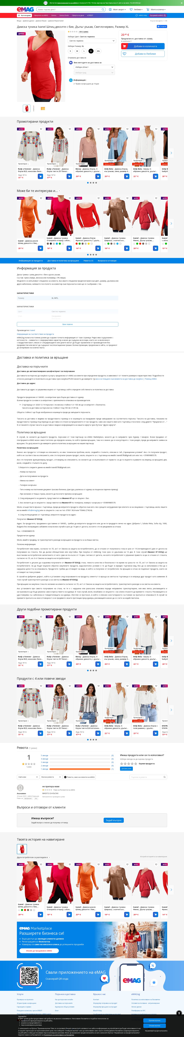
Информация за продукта (31, 260)
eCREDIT (90, 15)
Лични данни (136, 1007)
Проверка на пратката (25, 999)
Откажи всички (154, 1026)
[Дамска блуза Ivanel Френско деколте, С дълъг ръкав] (88, 215)
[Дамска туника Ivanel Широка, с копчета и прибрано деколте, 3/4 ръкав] (117, 215)
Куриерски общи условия (64, 1007)
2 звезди (44, 765)
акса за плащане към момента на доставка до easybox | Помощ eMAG (126, 379)
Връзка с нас (99, 994)
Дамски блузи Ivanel (55, 21)
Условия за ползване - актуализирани (145, 1003)
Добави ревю (126, 769)
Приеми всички (154, 1020)
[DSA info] (59, 191)
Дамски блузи (41, 21)
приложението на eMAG (67, 3)
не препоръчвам (50, 786)
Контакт (96, 999)
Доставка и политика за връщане (63, 260)
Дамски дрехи (28, 21)
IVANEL (150, 39)
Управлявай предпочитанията (155, 1031)
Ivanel (32, 330)
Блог (57, 1011)
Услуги (20, 994)
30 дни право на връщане (26, 1003)
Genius (53, 15)
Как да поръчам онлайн (64, 999)
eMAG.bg (135, 994)
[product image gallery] (41, 66)
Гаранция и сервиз (24, 1007)
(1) (113, 769)
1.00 (83, 32)
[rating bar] (79, 756)
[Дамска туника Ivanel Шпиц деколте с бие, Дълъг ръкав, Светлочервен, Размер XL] (30, 881)
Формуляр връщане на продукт (105, 1007)
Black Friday (97, 1011)
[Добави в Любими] (143, 54)
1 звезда (44, 769)
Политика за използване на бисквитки (145, 999)
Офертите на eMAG (41, 15)
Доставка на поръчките (63, 1003)
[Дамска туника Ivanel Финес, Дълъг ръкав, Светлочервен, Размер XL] (145, 883)
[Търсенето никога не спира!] (25, 9)
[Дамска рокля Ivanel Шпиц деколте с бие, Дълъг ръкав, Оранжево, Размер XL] (30, 217)
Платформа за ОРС (138, 1011)
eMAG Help (143, 15)
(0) (113, 755)
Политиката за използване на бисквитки (59, 1035)
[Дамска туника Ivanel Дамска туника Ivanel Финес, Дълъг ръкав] (145, 215)
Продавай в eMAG (156, 15)
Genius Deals (64, 15)
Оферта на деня (78, 15)
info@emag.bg (34, 510)
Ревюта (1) (88, 260)
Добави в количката (145, 46)
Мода (19, 21)
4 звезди (44, 759)
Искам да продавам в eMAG (39, 951)
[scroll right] (171, 153)
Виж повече (67, 324)
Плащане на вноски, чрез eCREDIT (29, 1011)
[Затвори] (181, 3)
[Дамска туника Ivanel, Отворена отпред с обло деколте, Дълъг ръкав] (59, 215)
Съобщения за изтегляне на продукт (107, 1014)
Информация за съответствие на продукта (35, 334)
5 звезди (44, 755)
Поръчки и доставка (65, 994)
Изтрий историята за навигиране (153, 856)
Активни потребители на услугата (143, 1014)
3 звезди (44, 762)
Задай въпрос (114, 820)
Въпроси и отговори (107, 260)
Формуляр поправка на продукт (105, 1003)
